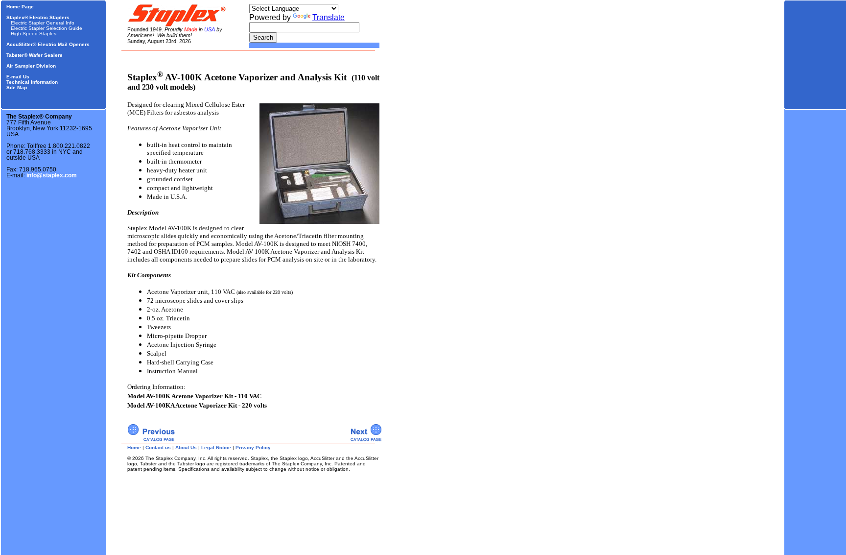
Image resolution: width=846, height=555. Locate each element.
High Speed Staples (33, 33)
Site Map (16, 87)
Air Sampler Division (31, 66)
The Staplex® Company (39, 117)
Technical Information (32, 82)
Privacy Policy (253, 447)
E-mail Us (17, 76)
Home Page (20, 6)
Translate (328, 17)
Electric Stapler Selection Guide (46, 28)
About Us (186, 447)
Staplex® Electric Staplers (38, 17)
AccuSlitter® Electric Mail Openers (48, 44)
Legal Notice (216, 447)
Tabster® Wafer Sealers (34, 55)
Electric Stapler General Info (42, 22)
